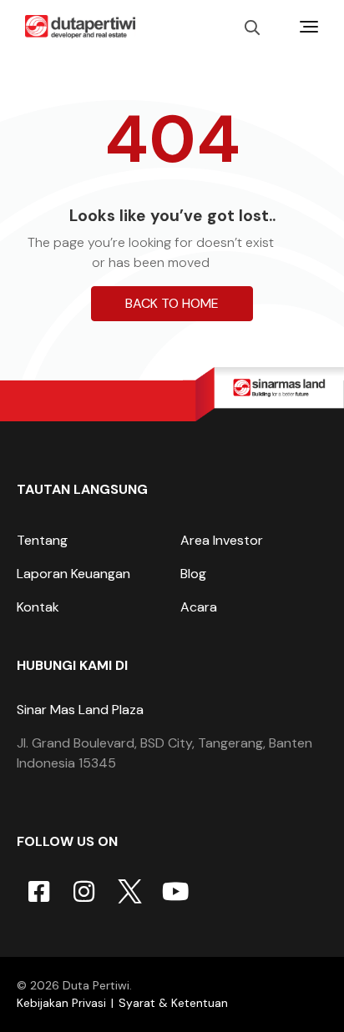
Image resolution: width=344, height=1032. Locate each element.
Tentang (42, 540)
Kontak (38, 607)
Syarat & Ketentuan (173, 1002)
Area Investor (221, 540)
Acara (198, 607)
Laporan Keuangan (73, 573)
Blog (193, 573)
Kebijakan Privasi (61, 1002)
